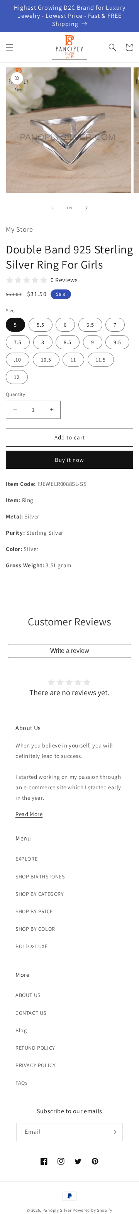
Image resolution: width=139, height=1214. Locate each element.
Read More (28, 814)
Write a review (69, 650)
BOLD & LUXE (31, 946)
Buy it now (69, 459)
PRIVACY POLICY (35, 1065)
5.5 (40, 324)
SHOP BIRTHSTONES (40, 876)
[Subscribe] (113, 1132)
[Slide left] (52, 207)
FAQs (21, 1082)
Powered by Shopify (92, 1210)
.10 (17, 359)
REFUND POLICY (35, 1047)
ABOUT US (28, 995)
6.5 (90, 324)
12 (17, 377)
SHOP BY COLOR (35, 928)
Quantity (15, 394)
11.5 (101, 359)
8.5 (67, 342)
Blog (21, 1030)
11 (73, 359)
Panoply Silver (57, 1210)
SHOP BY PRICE (34, 911)
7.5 (18, 342)
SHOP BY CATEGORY (39, 893)
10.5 (46, 359)
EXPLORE (26, 858)
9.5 (117, 342)
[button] (9, 47)
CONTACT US (30, 1012)
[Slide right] (86, 207)
